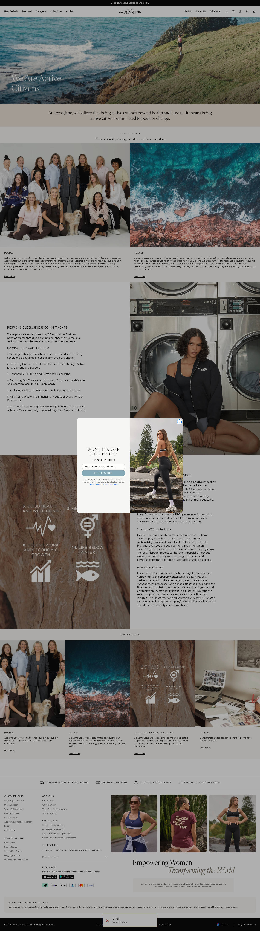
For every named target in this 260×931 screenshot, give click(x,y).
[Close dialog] (179, 422)
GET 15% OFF (103, 473)
